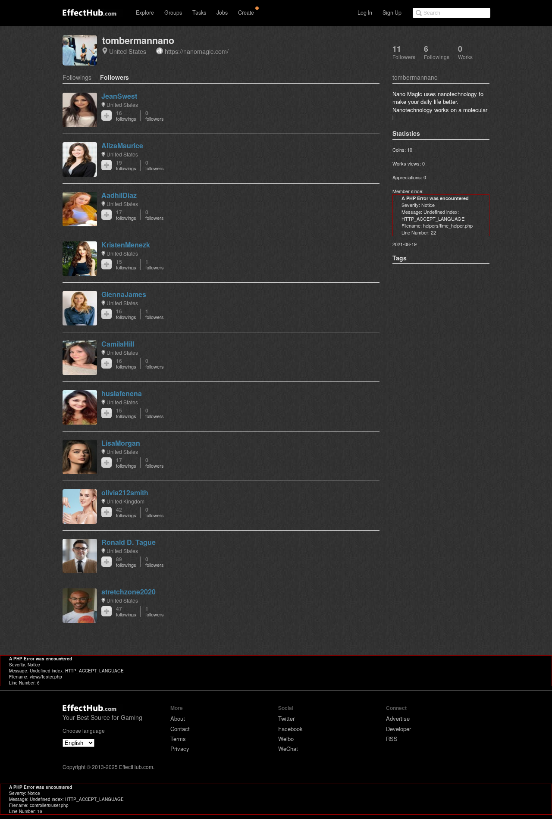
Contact (180, 729)
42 (126, 512)
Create (246, 12)
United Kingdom (125, 501)
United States (127, 51)
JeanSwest (119, 96)
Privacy (179, 748)
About (177, 718)
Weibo (286, 739)
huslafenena (121, 393)
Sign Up (392, 12)
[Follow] (106, 115)
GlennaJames (123, 294)
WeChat (288, 748)
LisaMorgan (120, 443)
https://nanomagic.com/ (197, 51)
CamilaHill (117, 344)
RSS (392, 739)
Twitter (286, 718)
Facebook (290, 729)
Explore (145, 12)
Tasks (199, 12)
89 (126, 561)
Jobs (222, 12)
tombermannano (138, 40)
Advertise (398, 718)
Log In (365, 12)
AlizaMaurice (122, 145)
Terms (178, 739)
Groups (173, 12)
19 (126, 165)
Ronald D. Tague (128, 542)
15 (126, 264)
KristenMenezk (125, 245)
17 (126, 214)
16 (126, 115)
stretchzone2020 (128, 592)
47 (126, 611)
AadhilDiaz (119, 195)
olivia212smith (124, 492)
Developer (398, 729)
